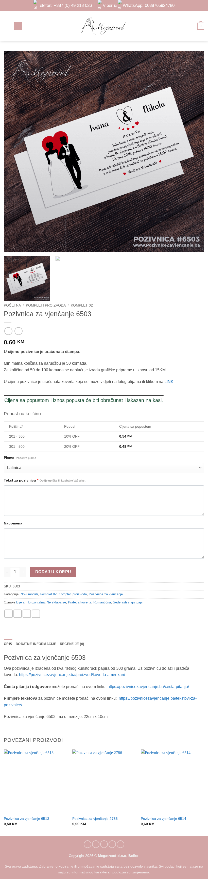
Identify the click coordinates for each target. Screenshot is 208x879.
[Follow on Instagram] (96, 844)
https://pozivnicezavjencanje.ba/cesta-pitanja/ (148, 686)
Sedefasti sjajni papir (128, 602)
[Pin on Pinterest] (36, 614)
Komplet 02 (82, 305)
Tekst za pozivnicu (44, 480)
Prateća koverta (79, 602)
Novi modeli (29, 594)
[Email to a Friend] (27, 614)
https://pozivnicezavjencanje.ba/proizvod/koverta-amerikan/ (72, 675)
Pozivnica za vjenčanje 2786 (95, 819)
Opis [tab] (8, 644)
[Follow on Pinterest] (112, 844)
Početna (12, 305)
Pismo (20, 458)
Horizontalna (35, 602)
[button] (7, 26)
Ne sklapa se (56, 602)
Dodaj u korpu (53, 572)
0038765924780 (160, 5)
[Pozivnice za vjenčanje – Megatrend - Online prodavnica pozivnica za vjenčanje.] (104, 26)
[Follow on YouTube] (120, 844)
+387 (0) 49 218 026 (73, 5)
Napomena (13, 523)
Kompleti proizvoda (46, 305)
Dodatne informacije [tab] (36, 644)
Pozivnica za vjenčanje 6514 (163, 819)
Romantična (102, 602)
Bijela (20, 602)
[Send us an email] (104, 844)
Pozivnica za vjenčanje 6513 (26, 819)
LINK (169, 381)
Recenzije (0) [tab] (72, 644)
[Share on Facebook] (17, 614)
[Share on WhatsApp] (8, 614)
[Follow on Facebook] (87, 844)
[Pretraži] (18, 26)
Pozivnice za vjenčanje (106, 594)
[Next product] (8, 331)
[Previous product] (18, 331)
